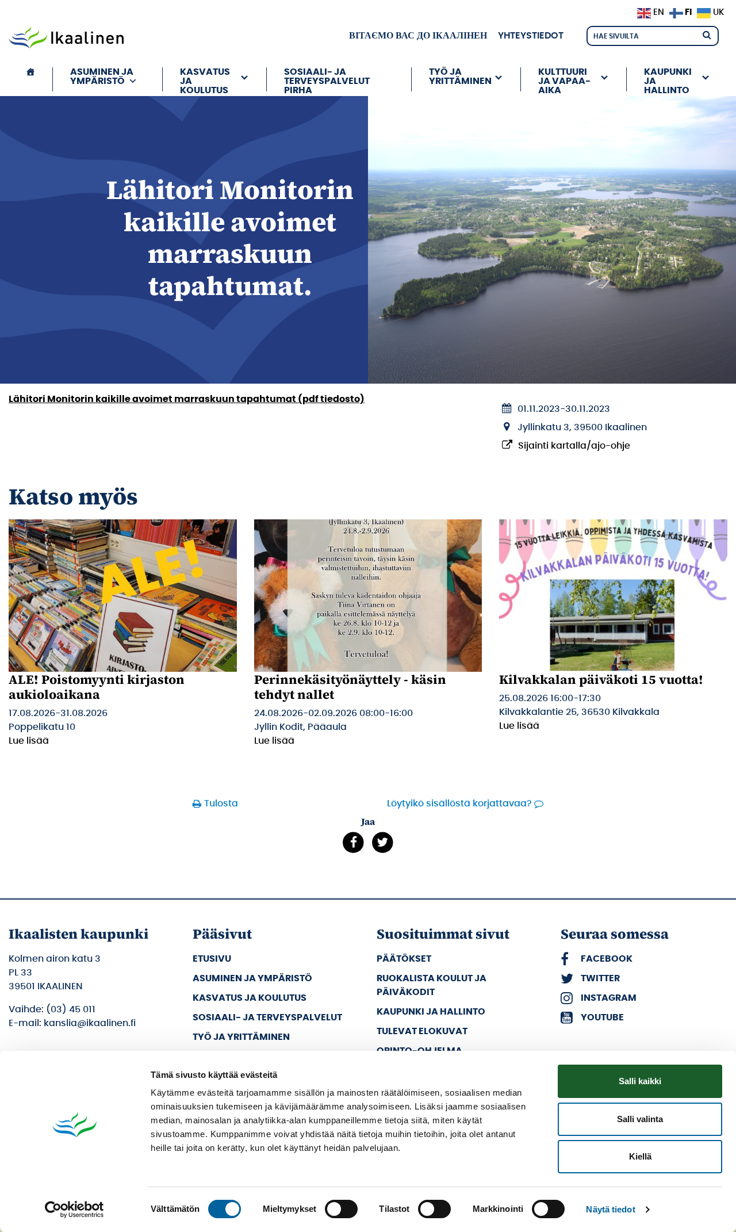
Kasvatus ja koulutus (249, 998)
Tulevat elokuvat (422, 1031)
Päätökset (404, 958)
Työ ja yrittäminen (241, 1037)
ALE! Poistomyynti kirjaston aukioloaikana (97, 687)
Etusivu (212, 958)
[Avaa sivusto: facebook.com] (353, 842)
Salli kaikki (640, 1081)
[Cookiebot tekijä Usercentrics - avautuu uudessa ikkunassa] (74, 1209)
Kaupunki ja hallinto (431, 1011)
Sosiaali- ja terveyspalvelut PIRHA (327, 79)
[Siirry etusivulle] (66, 38)
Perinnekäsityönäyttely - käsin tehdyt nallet (350, 687)
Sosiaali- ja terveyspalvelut (267, 1017)
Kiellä (640, 1156)
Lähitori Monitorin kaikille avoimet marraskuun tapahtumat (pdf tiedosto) (187, 399)
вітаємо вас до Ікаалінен (418, 35)
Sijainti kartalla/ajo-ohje (574, 445)
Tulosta (221, 803)
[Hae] (706, 34)
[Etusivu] (30, 79)
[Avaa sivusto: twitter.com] (382, 842)
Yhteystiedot (531, 35)
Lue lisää (29, 740)
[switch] (341, 1209)
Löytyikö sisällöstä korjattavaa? (459, 803)
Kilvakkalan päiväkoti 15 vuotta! (601, 679)
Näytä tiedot (610, 1209)
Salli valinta (640, 1119)
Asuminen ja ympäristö (252, 978)
